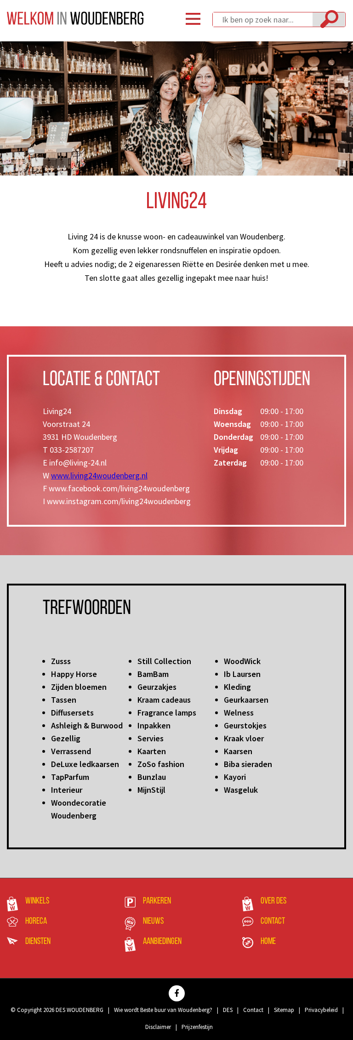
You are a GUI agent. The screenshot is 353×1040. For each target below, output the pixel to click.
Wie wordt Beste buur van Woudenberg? (163, 1010)
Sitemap (284, 1010)
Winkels (37, 901)
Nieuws (153, 921)
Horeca (36, 921)
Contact (273, 921)
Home (268, 941)
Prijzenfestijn (197, 1027)
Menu (193, 19)
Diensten (38, 941)
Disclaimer (158, 1027)
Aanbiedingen (162, 941)
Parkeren (157, 901)
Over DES (273, 901)
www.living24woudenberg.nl (99, 475)
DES (228, 1010)
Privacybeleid (321, 1010)
